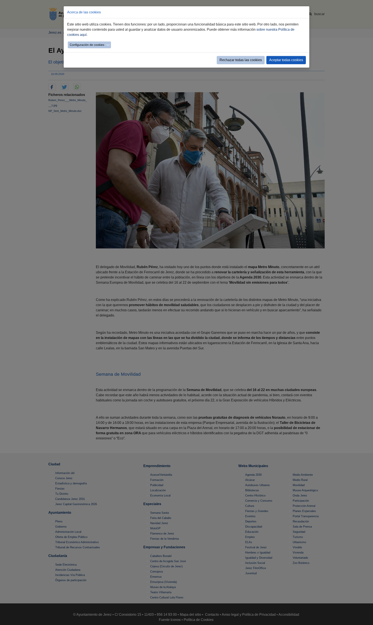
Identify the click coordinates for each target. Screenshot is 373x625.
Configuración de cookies (87, 44)
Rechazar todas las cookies (241, 60)
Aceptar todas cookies (286, 60)
